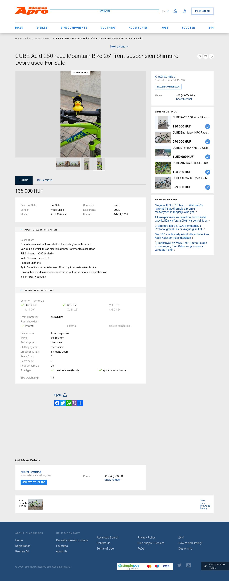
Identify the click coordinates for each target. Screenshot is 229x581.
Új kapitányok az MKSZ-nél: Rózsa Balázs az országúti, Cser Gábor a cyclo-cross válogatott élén (181, 246)
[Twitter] (63, 403)
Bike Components (74, 27)
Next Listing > (119, 46)
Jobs (165, 27)
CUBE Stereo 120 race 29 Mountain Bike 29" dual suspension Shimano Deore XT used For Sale (191, 178)
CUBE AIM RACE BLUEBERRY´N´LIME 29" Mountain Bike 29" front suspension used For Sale (191, 163)
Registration (22, 546)
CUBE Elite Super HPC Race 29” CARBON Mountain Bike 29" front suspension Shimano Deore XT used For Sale (191, 132)
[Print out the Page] (211, 56)
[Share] (80, 403)
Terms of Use (105, 548)
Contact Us (103, 543)
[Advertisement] (182, 281)
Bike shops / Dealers (151, 543)
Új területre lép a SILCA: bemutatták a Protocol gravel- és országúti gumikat (178, 227)
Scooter (188, 27)
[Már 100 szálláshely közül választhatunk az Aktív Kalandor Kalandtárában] (192, 237)
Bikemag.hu (63, 566)
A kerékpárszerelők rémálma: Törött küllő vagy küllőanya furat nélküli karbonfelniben (181, 219)
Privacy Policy (146, 537)
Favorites (62, 546)
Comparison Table (217, 566)
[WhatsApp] (69, 403)
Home (18, 38)
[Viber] (74, 403)
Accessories (138, 27)
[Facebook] (57, 403)
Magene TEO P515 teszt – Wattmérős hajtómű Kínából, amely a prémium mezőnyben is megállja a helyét (179, 209)
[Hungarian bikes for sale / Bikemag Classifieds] (31, 14)
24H (211, 27)
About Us (61, 551)
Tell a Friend (44, 180)
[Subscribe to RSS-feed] (189, 565)
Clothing (108, 27)
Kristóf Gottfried (165, 76)
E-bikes (42, 27)
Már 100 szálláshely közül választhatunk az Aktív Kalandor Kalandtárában (182, 236)
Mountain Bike (42, 38)
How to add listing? (190, 543)
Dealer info (185, 548)
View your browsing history (205, 504)
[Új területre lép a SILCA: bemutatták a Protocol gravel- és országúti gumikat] (203, 229)
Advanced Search (107, 537)
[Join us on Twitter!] (179, 565)
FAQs (141, 548)
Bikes (19, 27)
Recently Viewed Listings (72, 540)
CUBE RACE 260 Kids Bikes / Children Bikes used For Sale (191, 117)
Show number (184, 98)
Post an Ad (202, 11)
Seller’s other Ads (168, 87)
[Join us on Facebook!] (170, 565)
